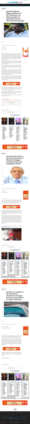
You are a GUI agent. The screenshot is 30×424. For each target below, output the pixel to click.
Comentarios (11, 112)
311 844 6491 (10, 417)
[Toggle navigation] (3, 5)
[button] (3, 84)
